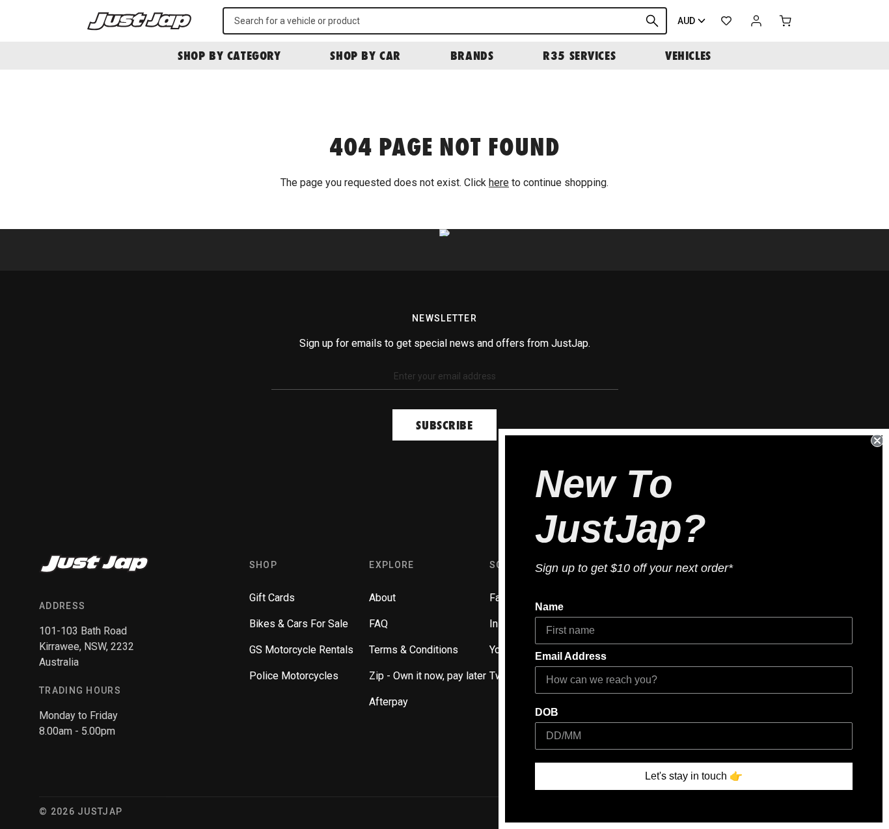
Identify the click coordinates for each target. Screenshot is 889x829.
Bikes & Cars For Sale (298, 624)
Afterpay (388, 702)
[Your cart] (786, 20)
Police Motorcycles (293, 676)
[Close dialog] (877, 440)
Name (549, 606)
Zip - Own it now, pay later (427, 676)
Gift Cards (272, 597)
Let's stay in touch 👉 (694, 775)
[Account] (756, 20)
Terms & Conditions (413, 650)
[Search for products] (652, 20)
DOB (546, 712)
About (382, 597)
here (499, 182)
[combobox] (445, 20)
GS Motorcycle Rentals (301, 650)
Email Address (571, 656)
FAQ (378, 624)
